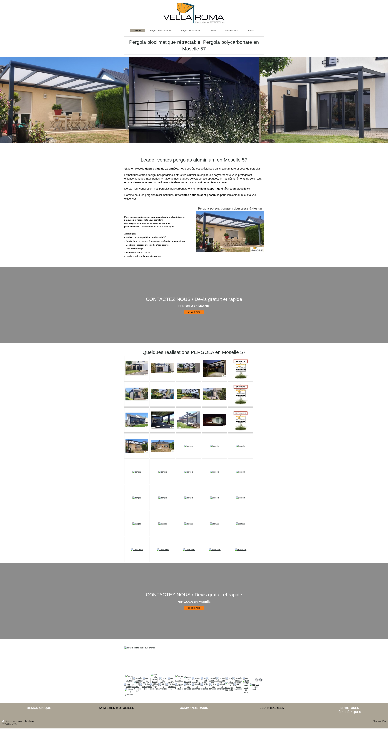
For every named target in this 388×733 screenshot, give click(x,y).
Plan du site (29, 721)
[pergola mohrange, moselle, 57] (179, 686)
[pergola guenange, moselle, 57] (196, 686)
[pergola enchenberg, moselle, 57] (137, 680)
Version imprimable (14, 721)
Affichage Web (379, 721)
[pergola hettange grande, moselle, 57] (187, 680)
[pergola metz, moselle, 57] (137, 686)
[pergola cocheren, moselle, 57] (154, 686)
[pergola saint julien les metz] (246, 686)
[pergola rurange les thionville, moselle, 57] (129, 680)
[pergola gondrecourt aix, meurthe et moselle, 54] (237, 680)
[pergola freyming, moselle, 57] (196, 680)
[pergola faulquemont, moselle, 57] (171, 686)
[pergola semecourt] (254, 686)
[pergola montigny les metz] (229, 686)
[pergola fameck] (212, 686)
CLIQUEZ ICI (194, 312)
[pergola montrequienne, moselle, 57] (212, 680)
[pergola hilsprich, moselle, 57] (229, 680)
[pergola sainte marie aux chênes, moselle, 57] (154, 680)
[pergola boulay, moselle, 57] (146, 680)
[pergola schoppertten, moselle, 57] (129, 686)
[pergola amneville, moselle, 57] (162, 686)
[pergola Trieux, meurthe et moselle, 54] (194, 661)
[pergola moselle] (136, 368)
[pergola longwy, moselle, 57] (171, 680)
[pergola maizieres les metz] (129, 692)
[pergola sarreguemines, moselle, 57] (145, 686)
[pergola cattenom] (221, 686)
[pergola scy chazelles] (237, 686)
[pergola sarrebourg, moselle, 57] (221, 680)
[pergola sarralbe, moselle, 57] (187, 686)
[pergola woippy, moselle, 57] (204, 680)
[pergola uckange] (204, 686)
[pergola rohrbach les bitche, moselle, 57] (179, 680)
